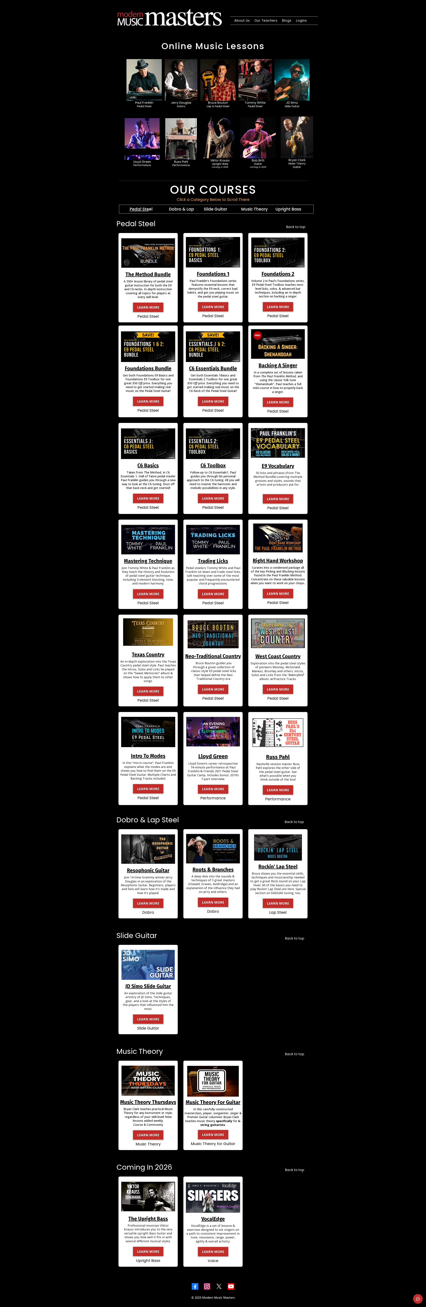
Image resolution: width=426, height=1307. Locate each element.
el (141, 209)
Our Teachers (265, 20)
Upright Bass (288, 209)
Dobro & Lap (181, 209)
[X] (219, 1286)
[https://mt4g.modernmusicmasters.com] (213, 1081)
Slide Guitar (215, 209)
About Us (242, 20)
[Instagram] (207, 1286)
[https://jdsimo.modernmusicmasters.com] (148, 964)
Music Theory (254, 209)
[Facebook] (195, 1286)
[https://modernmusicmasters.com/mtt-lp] (148, 1080)
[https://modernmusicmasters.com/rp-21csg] (277, 732)
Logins (301, 20)
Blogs (286, 20)
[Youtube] (231, 1286)
